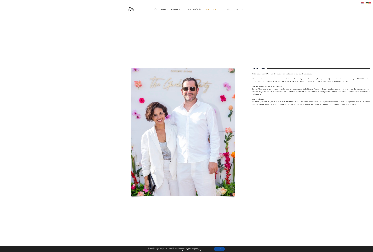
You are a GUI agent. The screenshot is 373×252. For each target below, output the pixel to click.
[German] (367, 3)
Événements (176, 9)
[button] (167, 9)
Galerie (229, 9)
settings (199, 250)
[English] (364, 3)
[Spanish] (371, 3)
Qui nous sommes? (214, 9)
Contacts (239, 9)
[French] (365, 3)
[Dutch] (362, 3)
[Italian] (369, 3)
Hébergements (160, 9)
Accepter (219, 249)
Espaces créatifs (194, 9)
